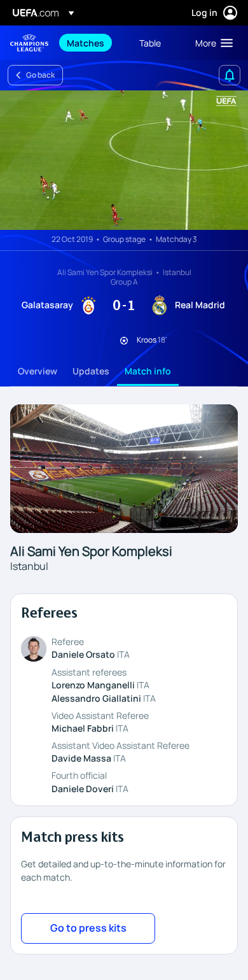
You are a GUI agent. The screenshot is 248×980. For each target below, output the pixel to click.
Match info (148, 371)
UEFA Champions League (29, 43)
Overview (37, 371)
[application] (124, 160)
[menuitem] (92, 42)
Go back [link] (40, 74)
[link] (86, 42)
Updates (90, 371)
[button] (211, 42)
